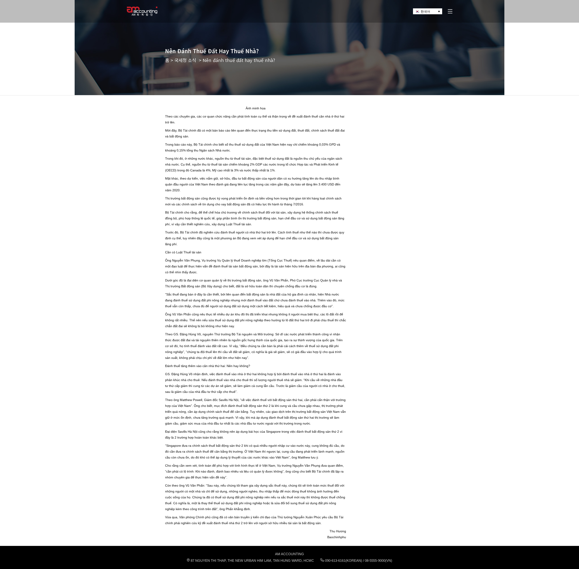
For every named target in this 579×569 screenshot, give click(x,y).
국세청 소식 (185, 60)
